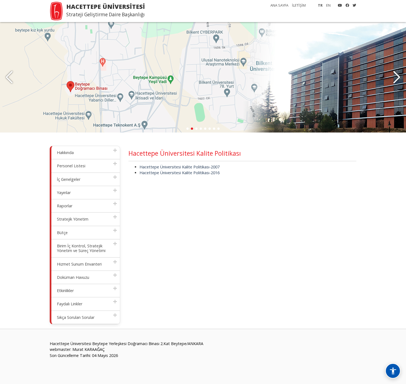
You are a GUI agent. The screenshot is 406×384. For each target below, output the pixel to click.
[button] (396, 77)
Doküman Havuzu (73, 277)
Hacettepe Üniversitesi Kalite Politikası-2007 (179, 167)
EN (328, 5)
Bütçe (62, 232)
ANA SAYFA (279, 5)
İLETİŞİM (299, 5)
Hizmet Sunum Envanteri (79, 264)
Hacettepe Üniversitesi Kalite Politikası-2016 (179, 172)
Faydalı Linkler (69, 303)
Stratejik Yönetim (72, 219)
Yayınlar (64, 192)
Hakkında (65, 152)
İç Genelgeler (68, 179)
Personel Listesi (71, 165)
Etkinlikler (65, 290)
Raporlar (64, 205)
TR (320, 5)
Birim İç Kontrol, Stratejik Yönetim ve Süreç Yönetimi (81, 248)
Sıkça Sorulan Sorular (75, 317)
